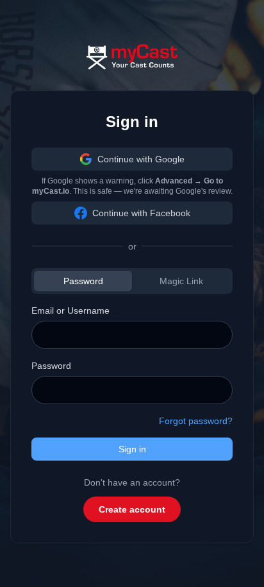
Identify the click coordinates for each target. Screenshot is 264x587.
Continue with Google (141, 159)
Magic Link (181, 281)
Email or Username (70, 310)
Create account (132, 509)
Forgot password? (196, 421)
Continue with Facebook (141, 213)
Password (83, 281)
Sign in (132, 449)
